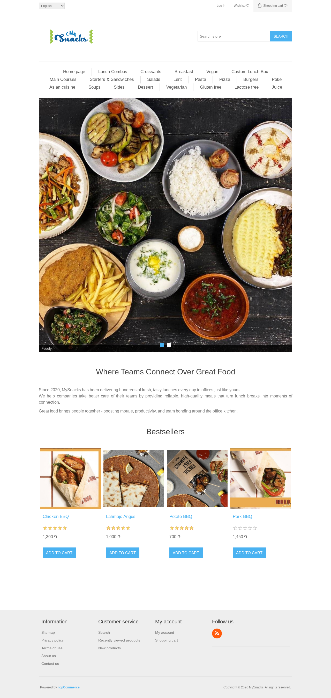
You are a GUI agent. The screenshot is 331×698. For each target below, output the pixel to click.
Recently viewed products (119, 640)
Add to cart (59, 553)
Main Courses (63, 79)
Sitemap (48, 632)
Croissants (150, 71)
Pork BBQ (242, 516)
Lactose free (247, 87)
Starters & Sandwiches (112, 79)
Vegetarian (176, 87)
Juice (277, 87)
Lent (178, 79)
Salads (153, 79)
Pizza (224, 79)
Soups (94, 87)
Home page (74, 71)
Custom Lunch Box (249, 71)
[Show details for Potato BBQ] (197, 478)
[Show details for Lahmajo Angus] (133, 478)
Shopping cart (166, 640)
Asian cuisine (62, 87)
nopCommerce (69, 687)
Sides (119, 87)
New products (109, 648)
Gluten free (210, 87)
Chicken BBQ (56, 516)
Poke (277, 79)
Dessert (145, 87)
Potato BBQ (180, 516)
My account (164, 632)
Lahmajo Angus (121, 516)
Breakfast (184, 71)
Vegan (212, 71)
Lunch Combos (112, 71)
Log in (221, 6)
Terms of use (52, 648)
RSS (217, 633)
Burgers (251, 79)
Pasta (200, 79)
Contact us (50, 663)
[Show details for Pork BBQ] (260, 478)
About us (48, 656)
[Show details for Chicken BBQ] (70, 478)
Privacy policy (52, 640)
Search (281, 36)
